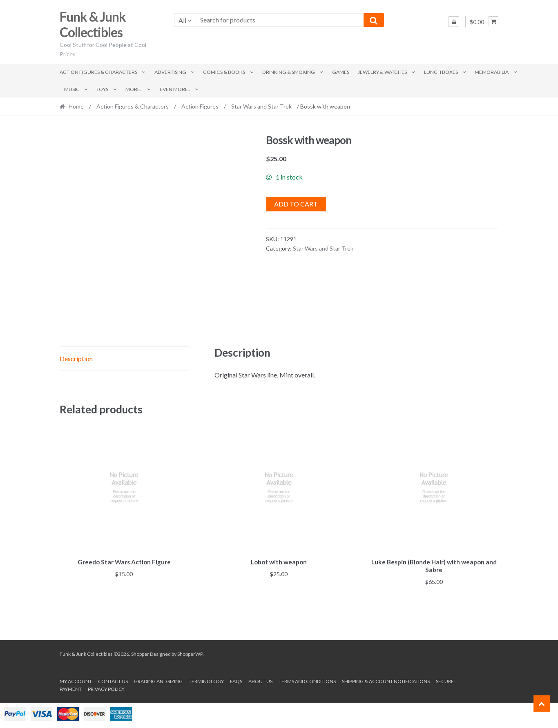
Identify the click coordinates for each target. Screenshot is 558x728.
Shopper (140, 654)
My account (76, 681)
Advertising (170, 72)
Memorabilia (492, 72)
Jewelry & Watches (382, 72)
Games (340, 72)
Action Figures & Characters (98, 72)
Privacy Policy (106, 689)
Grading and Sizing (158, 681)
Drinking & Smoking (288, 72)
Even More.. (175, 89)
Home (76, 106)
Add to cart (296, 204)
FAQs (236, 681)
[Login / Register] (454, 21)
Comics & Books (224, 72)
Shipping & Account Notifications (386, 681)
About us (260, 681)
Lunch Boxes (441, 72)
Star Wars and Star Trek (261, 106)
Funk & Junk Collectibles (93, 24)
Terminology (206, 681)
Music (72, 89)
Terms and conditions (307, 681)
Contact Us (113, 681)
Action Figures (200, 106)
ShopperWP (190, 654)
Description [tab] (76, 358)
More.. (134, 89)
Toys (102, 89)
